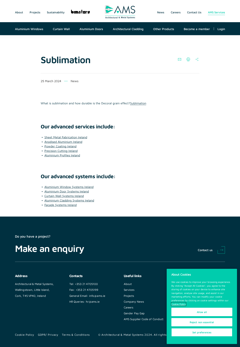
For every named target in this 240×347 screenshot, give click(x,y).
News (160, 12)
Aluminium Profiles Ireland (62, 155)
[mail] (179, 59)
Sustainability (55, 12)
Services (129, 289)
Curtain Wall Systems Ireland (64, 196)
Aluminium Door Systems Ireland (66, 191)
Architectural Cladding (128, 29)
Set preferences (202, 332)
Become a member (197, 29)
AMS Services (216, 12)
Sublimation (138, 103)
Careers (176, 12)
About (19, 12)
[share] (197, 59)
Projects (35, 12)
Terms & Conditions (76, 334)
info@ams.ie (97, 295)
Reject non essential (202, 322)
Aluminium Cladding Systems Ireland (69, 200)
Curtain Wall (61, 29)
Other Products (163, 29)
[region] (202, 306)
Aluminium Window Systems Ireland (69, 187)
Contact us (205, 250)
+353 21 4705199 (87, 289)
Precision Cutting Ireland (61, 150)
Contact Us (194, 12)
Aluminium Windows (29, 29)
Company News (134, 301)
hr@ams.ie (93, 301)
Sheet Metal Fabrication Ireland (65, 137)
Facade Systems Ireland (60, 205)
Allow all (202, 312)
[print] (188, 59)
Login (221, 29)
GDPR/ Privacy (48, 334)
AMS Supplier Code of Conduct (143, 319)
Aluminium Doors (91, 29)
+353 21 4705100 (86, 284)
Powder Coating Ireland (60, 146)
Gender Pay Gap (134, 313)
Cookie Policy (24, 334)
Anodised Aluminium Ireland (63, 141)
